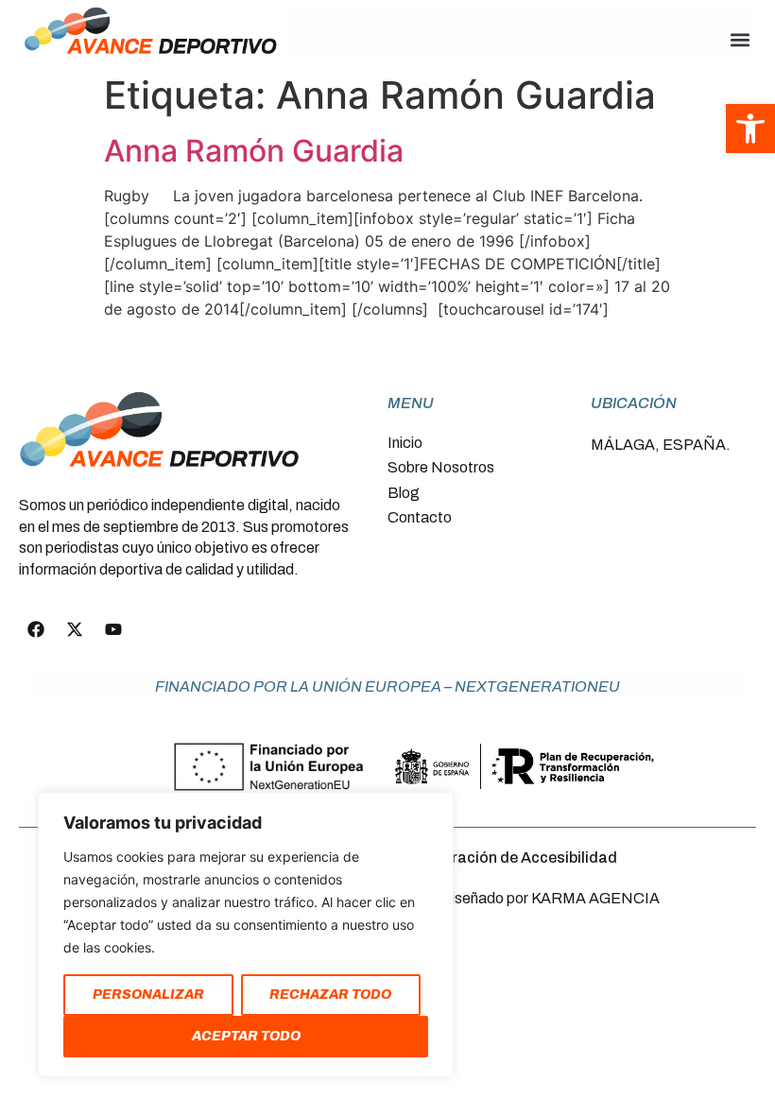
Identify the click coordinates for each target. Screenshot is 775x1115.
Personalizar (148, 994)
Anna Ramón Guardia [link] (254, 150)
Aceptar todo (246, 1036)
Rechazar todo (330, 994)
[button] (740, 40)
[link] (750, 128)
